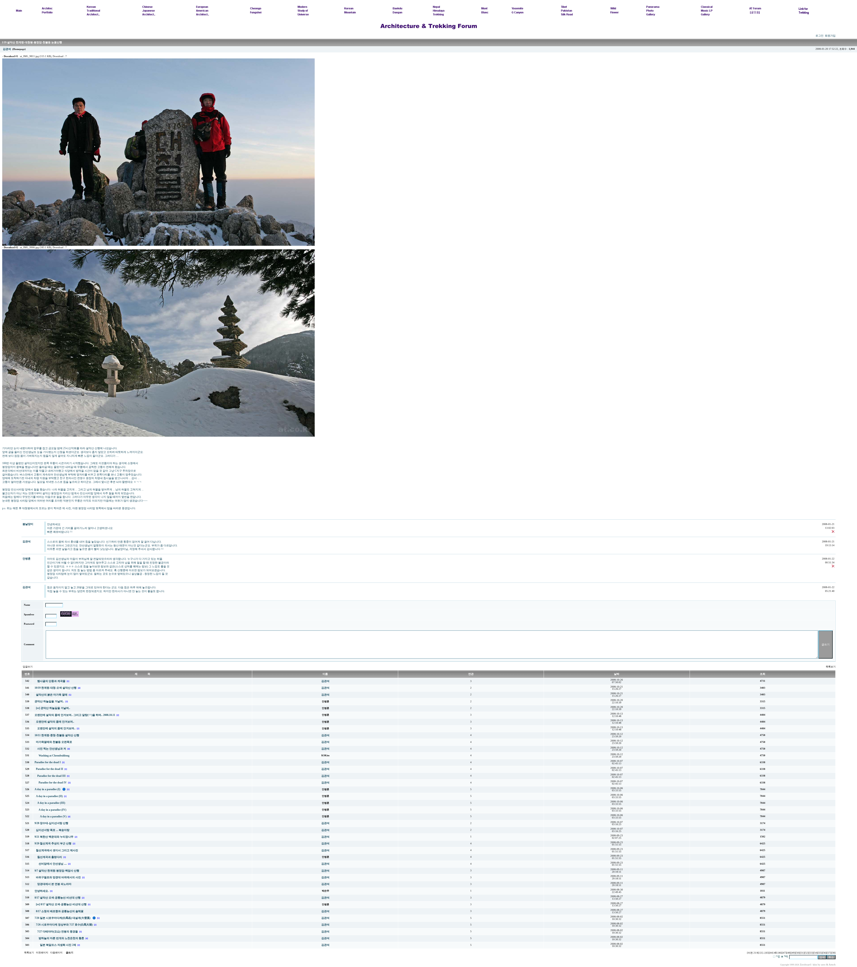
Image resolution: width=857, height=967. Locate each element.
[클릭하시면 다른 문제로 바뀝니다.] (69, 614)
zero (823, 964)
